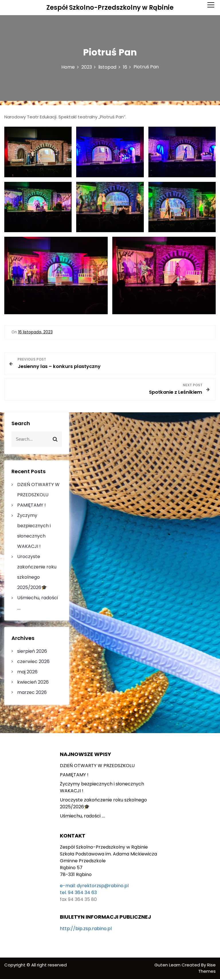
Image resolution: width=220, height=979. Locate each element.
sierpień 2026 (32, 651)
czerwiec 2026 (33, 661)
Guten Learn (168, 965)
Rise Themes (207, 968)
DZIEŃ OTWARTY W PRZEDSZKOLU (97, 765)
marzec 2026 (32, 692)
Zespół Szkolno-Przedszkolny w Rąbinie (110, 7)
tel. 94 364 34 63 (78, 892)
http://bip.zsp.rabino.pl (86, 928)
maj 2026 (27, 671)
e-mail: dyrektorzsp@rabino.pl (94, 885)
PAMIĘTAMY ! (31, 505)
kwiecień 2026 (33, 682)
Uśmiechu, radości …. (82, 816)
